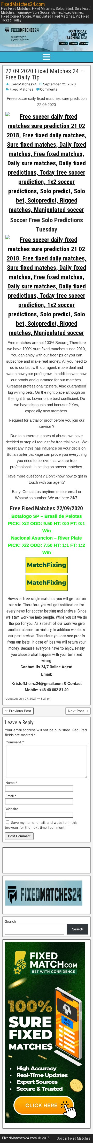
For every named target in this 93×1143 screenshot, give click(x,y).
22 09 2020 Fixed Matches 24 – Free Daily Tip (44, 74)
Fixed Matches (21, 89)
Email (11, 796)
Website (11, 809)
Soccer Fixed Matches (73, 1138)
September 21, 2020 (59, 84)
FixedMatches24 (23, 84)
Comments (48, 89)
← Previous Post (18, 711)
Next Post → (78, 711)
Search (10, 921)
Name (11, 783)
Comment (15, 742)
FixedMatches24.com (23, 4)
